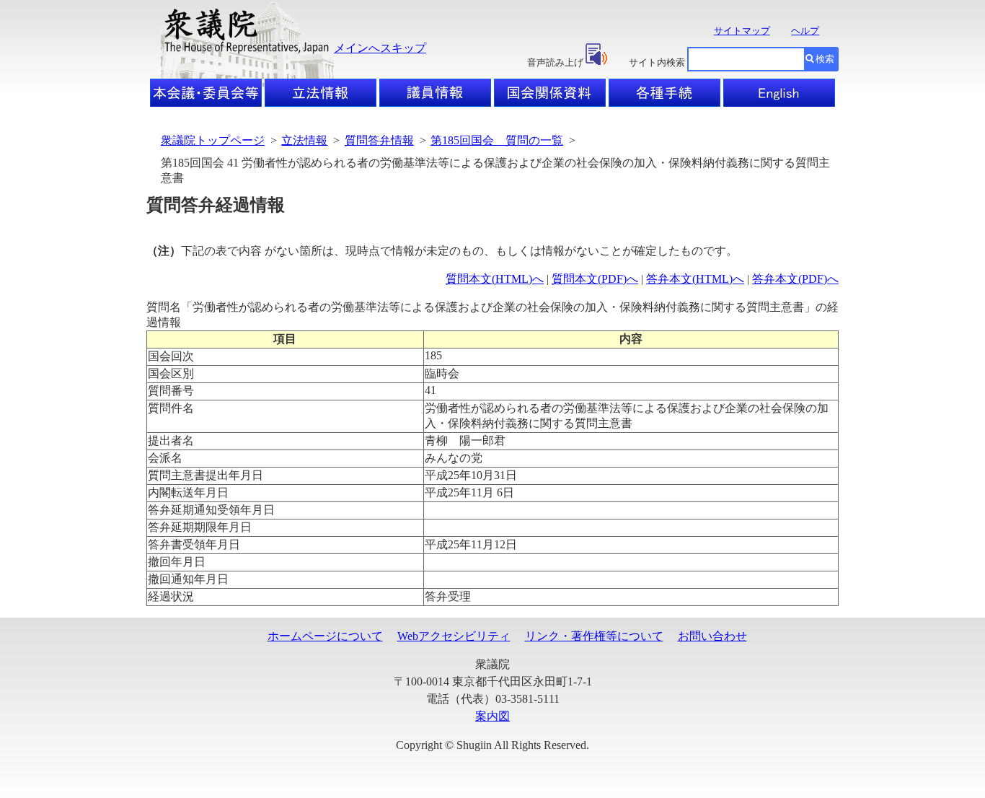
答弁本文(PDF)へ (795, 279)
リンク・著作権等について (594, 636)
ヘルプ (805, 30)
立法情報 (304, 140)
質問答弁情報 (379, 140)
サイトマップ (742, 30)
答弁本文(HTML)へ (695, 279)
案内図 (492, 716)
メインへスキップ (380, 48)
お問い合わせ (712, 636)
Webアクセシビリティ (454, 636)
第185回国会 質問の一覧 (496, 140)
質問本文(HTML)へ (495, 279)
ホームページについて (325, 636)
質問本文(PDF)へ (595, 279)
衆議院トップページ (213, 140)
